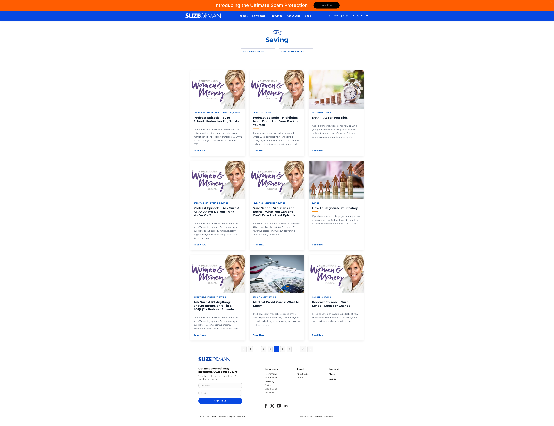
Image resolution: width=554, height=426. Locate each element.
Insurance (270, 392)
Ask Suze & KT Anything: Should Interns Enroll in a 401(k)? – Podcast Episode (214, 305)
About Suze (303, 374)
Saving (236, 113)
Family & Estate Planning (207, 113)
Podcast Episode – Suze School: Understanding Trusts (216, 119)
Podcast (334, 369)
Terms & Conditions (324, 416)
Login (332, 379)
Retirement (318, 113)
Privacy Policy (305, 416)
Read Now (200, 151)
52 (303, 349)
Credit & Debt (201, 203)
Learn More (326, 5)
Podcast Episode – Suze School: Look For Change (331, 303)
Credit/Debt (271, 389)
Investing (227, 113)
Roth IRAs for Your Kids (330, 117)
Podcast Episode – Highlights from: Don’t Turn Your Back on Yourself (276, 121)
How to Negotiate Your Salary (335, 208)
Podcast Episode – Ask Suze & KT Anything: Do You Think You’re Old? (216, 211)
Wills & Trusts (271, 377)
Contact (301, 377)
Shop (332, 374)
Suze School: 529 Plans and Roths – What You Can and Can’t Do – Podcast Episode (274, 211)
